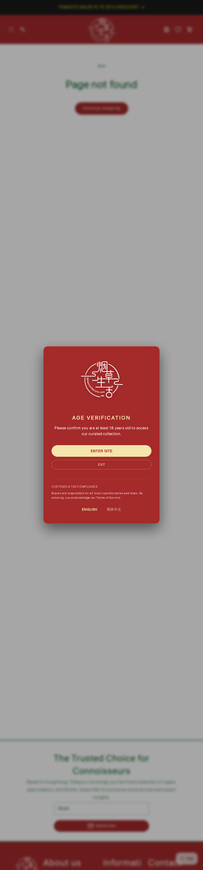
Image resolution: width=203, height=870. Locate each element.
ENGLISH (90, 509)
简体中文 (114, 509)
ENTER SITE (101, 451)
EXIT (101, 465)
